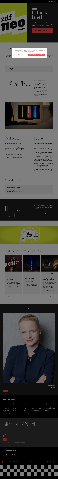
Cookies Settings (17, 54)
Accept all (41, 54)
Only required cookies (32, 54)
